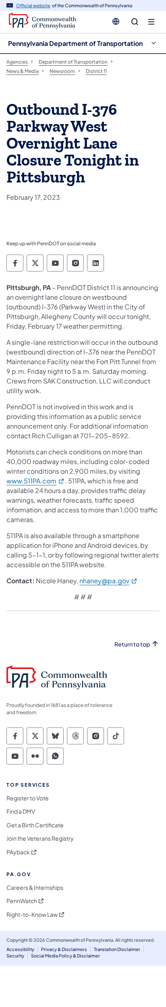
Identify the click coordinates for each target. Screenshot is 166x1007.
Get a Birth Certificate (35, 825)
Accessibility (20, 949)
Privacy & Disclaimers (64, 949)
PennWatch (21, 900)
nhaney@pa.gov (108, 580)
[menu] (151, 22)
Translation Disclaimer (117, 949)
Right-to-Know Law (32, 914)
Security (15, 955)
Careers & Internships (34, 887)
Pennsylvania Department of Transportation (75, 43)
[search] (135, 22)
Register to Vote (27, 798)
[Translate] (115, 21)
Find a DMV (20, 811)
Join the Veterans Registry (40, 838)
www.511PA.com (35, 481)
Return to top (132, 644)
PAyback (18, 852)
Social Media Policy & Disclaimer (65, 955)
